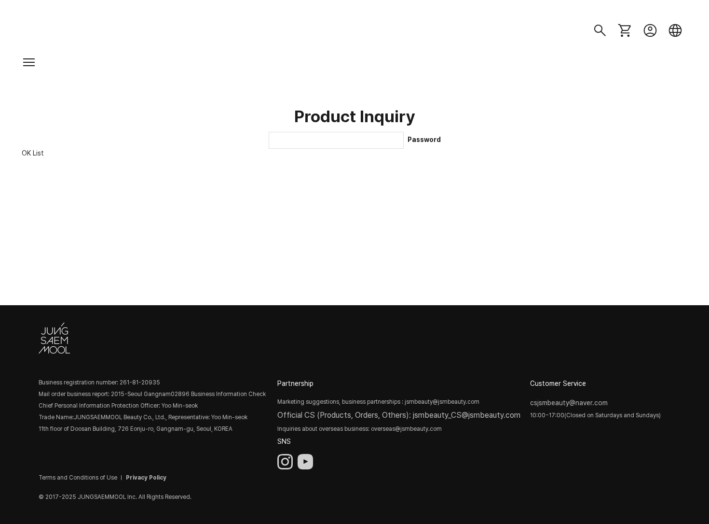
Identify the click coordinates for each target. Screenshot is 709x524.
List (38, 152)
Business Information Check (228, 394)
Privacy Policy (146, 477)
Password (424, 139)
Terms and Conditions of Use (78, 477)
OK (26, 152)
